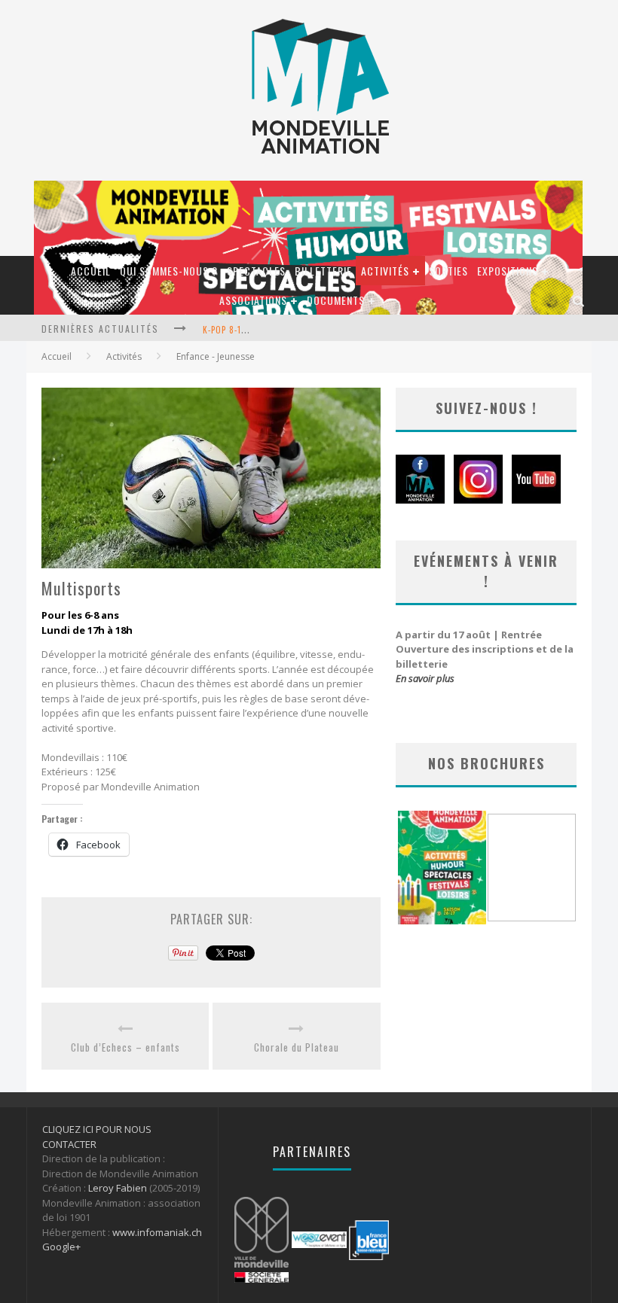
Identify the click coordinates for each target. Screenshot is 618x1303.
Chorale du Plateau (296, 1047)
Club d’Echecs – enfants (125, 1047)
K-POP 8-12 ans (233, 330)
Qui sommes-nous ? (169, 271)
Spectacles (256, 271)
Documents (336, 300)
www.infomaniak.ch (157, 1232)
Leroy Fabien (117, 1188)
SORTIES (448, 271)
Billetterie (323, 271)
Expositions (507, 271)
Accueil (91, 271)
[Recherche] (579, 300)
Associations (253, 300)
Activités (385, 271)
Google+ (61, 1246)
